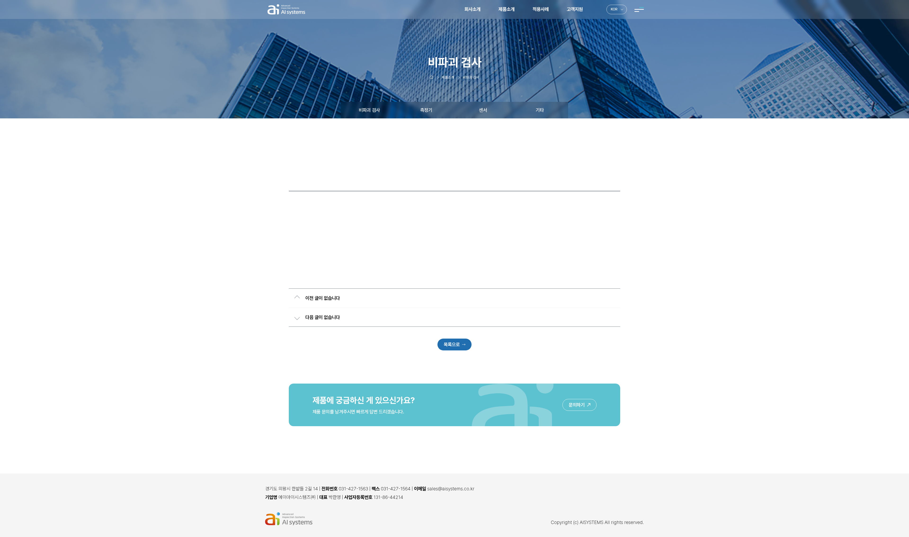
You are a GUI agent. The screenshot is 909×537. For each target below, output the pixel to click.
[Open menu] (639, 9)
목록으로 (452, 344)
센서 (483, 110)
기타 (540, 110)
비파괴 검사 (369, 110)
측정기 (426, 110)
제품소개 (448, 77)
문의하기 (577, 405)
